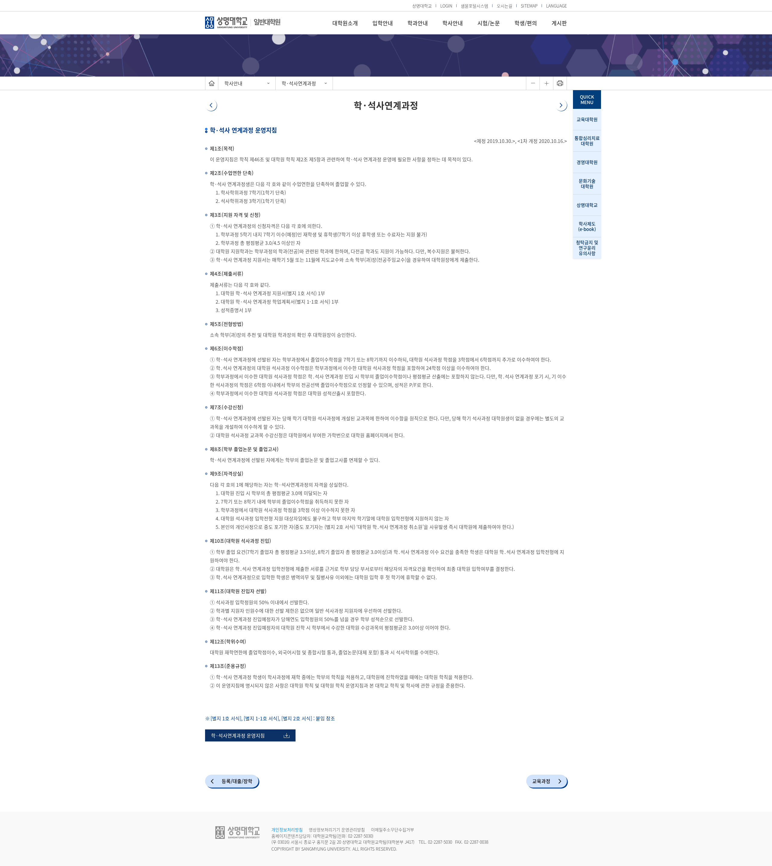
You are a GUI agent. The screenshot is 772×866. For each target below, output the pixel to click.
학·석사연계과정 (299, 83)
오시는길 (504, 6)
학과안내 (417, 23)
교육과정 (541, 781)
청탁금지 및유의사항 (587, 248)
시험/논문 (488, 23)
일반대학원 (267, 22)
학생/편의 (525, 23)
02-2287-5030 (360, 836)
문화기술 (587, 183)
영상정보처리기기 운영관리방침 (337, 829)
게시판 (559, 23)
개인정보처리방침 (287, 829)
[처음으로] (211, 83)
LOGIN (446, 6)
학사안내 (452, 23)
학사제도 (587, 226)
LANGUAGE (556, 6)
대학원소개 (345, 23)
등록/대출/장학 (237, 781)
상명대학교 (422, 6)
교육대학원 (587, 119)
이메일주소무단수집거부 (392, 829)
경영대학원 (587, 162)
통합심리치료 (587, 140)
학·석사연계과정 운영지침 (235, 736)
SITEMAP (529, 6)
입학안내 (382, 23)
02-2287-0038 (476, 842)
